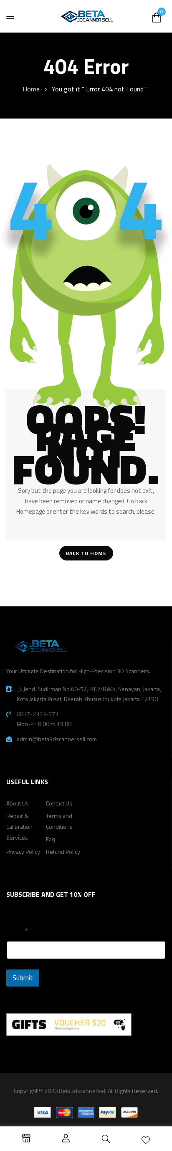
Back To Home (86, 553)
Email (17, 931)
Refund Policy (63, 851)
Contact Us (59, 803)
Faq (50, 839)
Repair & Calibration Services (19, 826)
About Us (17, 803)
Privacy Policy (23, 851)
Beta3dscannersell (82, 1090)
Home (31, 89)
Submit (23, 977)
